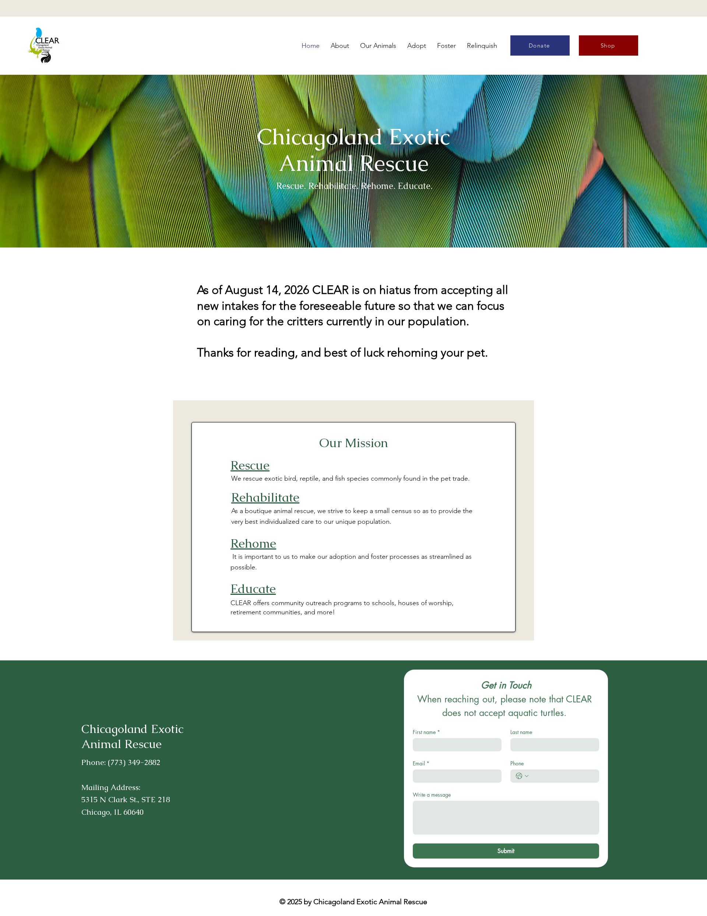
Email (421, 763)
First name (426, 732)
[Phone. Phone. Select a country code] (522, 776)
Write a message (432, 795)
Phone (517, 763)
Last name (521, 732)
